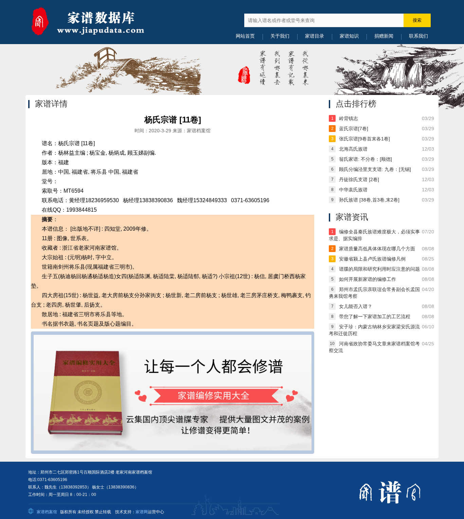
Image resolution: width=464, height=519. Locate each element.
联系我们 (418, 36)
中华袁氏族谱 (353, 189)
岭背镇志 (348, 118)
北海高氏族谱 (353, 149)
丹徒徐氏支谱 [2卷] (359, 179)
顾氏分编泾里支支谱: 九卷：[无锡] (375, 169)
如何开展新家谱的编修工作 (367, 279)
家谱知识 (349, 36)
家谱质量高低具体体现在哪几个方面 (377, 248)
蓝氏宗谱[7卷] (353, 128)
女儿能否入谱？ (355, 306)
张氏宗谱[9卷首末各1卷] (364, 138)
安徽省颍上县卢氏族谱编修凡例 (372, 259)
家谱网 (142, 512)
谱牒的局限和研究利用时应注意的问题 (379, 269)
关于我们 (279, 36)
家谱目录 (314, 36)
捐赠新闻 (383, 36)
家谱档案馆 (47, 512)
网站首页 (245, 36)
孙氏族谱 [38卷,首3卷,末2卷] (369, 200)
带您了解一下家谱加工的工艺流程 (374, 316)
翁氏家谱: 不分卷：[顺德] (365, 159)
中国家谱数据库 (96, 22)
